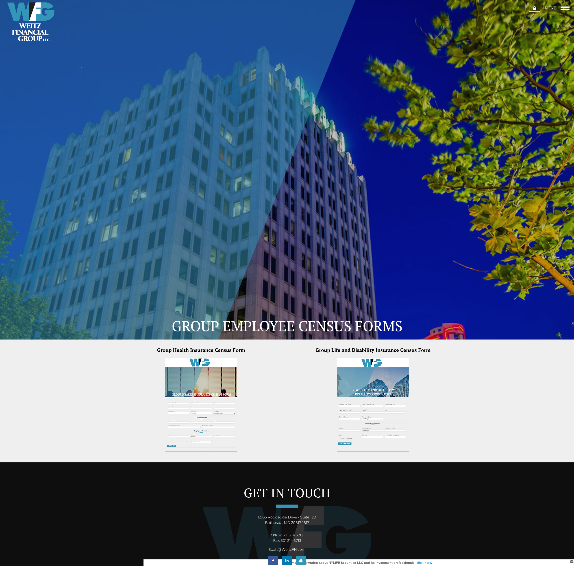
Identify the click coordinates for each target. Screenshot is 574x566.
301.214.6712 (293, 535)
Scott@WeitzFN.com (287, 549)
